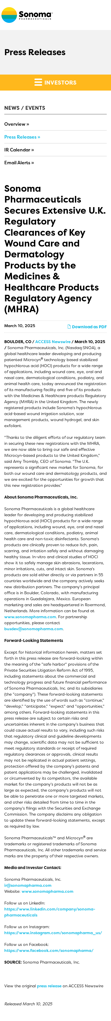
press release (49, 985)
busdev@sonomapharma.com (33, 628)
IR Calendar (17, 150)
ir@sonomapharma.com (28, 885)
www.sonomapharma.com (30, 616)
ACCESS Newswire (53, 341)
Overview (14, 124)
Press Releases (20, 137)
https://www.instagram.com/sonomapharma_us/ (53, 932)
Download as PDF (89, 326)
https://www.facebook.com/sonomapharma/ (49, 950)
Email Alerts (17, 162)
